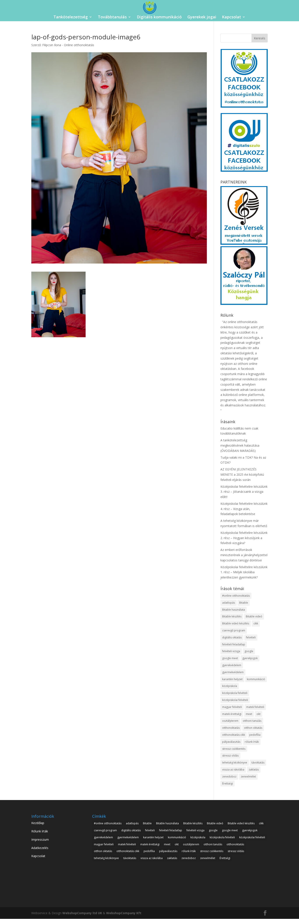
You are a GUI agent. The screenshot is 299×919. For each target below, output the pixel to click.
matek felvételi (255, 707)
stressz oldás (230, 755)
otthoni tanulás (252, 721)
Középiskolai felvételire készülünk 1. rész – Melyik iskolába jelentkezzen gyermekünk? (243, 572)
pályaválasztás (231, 742)
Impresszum (40, 839)
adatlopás (228, 603)
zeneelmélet (248, 776)
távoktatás (258, 762)
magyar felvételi (232, 707)
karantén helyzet (232, 679)
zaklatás (254, 769)
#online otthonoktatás (236, 596)
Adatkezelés (39, 848)
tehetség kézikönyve (234, 762)
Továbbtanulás (112, 17)
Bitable (243, 603)
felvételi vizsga (231, 651)
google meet (230, 658)
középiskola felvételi (234, 693)
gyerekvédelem (231, 665)
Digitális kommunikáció (159, 17)
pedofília (254, 735)
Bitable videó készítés (235, 623)
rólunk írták (252, 742)
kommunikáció (256, 679)
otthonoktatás (231, 728)
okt (258, 714)
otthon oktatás (253, 728)
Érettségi (227, 783)
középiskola (229, 686)
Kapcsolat (231, 17)
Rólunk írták (39, 831)
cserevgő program (233, 630)
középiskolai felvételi (235, 700)
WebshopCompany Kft (123, 913)
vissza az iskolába (233, 769)
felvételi (251, 637)
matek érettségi (231, 714)
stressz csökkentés (233, 749)
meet (249, 714)
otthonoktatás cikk (233, 735)
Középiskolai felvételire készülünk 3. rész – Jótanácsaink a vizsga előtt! (243, 491)
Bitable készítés (231, 616)
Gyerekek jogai (201, 17)
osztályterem (230, 721)
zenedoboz (229, 776)
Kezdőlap (37, 823)
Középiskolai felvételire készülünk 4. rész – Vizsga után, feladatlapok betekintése (243, 508)
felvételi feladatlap (233, 644)
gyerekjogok (250, 658)
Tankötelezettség (70, 17)
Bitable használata (233, 610)
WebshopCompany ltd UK (82, 913)
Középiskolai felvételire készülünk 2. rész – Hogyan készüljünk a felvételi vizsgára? (243, 538)
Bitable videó (254, 616)
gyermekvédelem (233, 672)
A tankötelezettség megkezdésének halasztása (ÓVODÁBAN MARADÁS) (239, 445)
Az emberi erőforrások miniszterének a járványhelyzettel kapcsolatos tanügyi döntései (243, 555)
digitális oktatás (232, 637)
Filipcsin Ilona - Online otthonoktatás (68, 45)
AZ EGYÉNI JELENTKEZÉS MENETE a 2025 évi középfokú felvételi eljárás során (242, 474)
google (248, 651)
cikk (255, 623)
